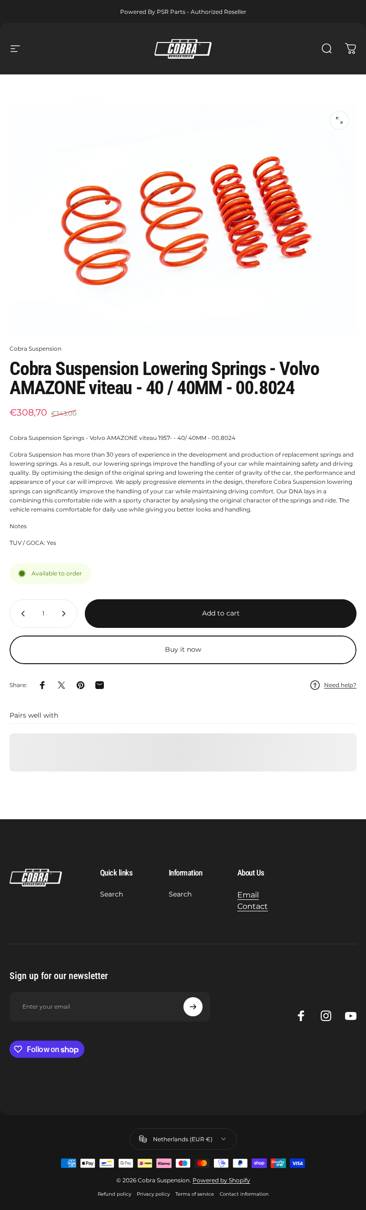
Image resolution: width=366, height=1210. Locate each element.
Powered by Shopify (221, 1180)
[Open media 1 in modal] (339, 120)
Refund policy (114, 1194)
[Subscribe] (193, 1006)
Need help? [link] (340, 684)
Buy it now (183, 649)
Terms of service (194, 1194)
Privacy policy (153, 1194)
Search (111, 894)
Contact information (244, 1194)
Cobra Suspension (35, 348)
